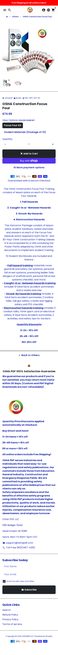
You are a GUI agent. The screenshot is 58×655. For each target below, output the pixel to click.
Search (6, 610)
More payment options (30, 167)
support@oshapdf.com (18, 542)
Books (17, 98)
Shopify (49, 636)
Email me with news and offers (20, 581)
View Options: (18, 120)
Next (53, 49)
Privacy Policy (10, 619)
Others (15, 16)
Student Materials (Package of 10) (25, 132)
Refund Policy (10, 614)
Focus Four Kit (12, 125)
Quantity (7, 139)
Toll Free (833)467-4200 (19, 547)
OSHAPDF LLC (27, 636)
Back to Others (29, 355)
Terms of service (12, 624)
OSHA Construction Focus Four (37, 16)
